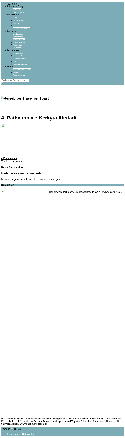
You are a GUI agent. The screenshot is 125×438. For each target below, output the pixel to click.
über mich (42, 424)
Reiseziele (13, 14)
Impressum (13, 434)
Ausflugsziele (18, 34)
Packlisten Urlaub (19, 59)
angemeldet (17, 179)
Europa (16, 23)
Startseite (12, 3)
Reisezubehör (18, 56)
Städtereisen (18, 37)
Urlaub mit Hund (19, 42)
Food (10, 66)
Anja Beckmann (14, 161)
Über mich (17, 9)
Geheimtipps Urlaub (20, 64)
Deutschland (18, 20)
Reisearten (13, 31)
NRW (15, 18)
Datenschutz (29, 434)
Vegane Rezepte (19, 75)
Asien (15, 26)
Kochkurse (17, 72)
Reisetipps (13, 50)
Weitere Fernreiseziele (21, 28)
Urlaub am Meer (19, 39)
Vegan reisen (18, 45)
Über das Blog (15, 6)
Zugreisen (17, 48)
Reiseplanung (18, 53)
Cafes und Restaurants (22, 69)
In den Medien (18, 12)
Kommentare (9, 158)
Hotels (15, 61)
